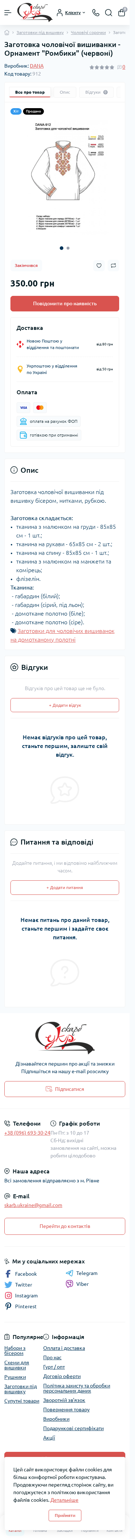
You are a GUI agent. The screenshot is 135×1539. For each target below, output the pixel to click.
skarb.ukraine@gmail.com (33, 1200)
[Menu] (8, 12)
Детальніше (64, 1500)
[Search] (108, 12)
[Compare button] (113, 260)
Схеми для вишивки (16, 1359)
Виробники (56, 1413)
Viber (82, 1278)
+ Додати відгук (65, 699)
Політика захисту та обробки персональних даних (76, 1382)
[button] (61, 243)
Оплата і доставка (64, 1342)
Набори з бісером (15, 1345)
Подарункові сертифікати (73, 1423)
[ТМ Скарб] (64, 1032)
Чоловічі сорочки (88, 32)
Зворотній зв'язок (64, 1395)
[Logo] (35, 12)
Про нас (52, 1352)
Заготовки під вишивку (40, 32)
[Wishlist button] (99, 260)
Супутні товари (21, 1395)
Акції (49, 1432)
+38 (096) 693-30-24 (27, 1127)
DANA (37, 66)
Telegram (87, 1268)
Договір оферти (62, 1371)
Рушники (15, 1371)
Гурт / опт (54, 1361)
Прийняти (65, 1515)
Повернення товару (66, 1404)
